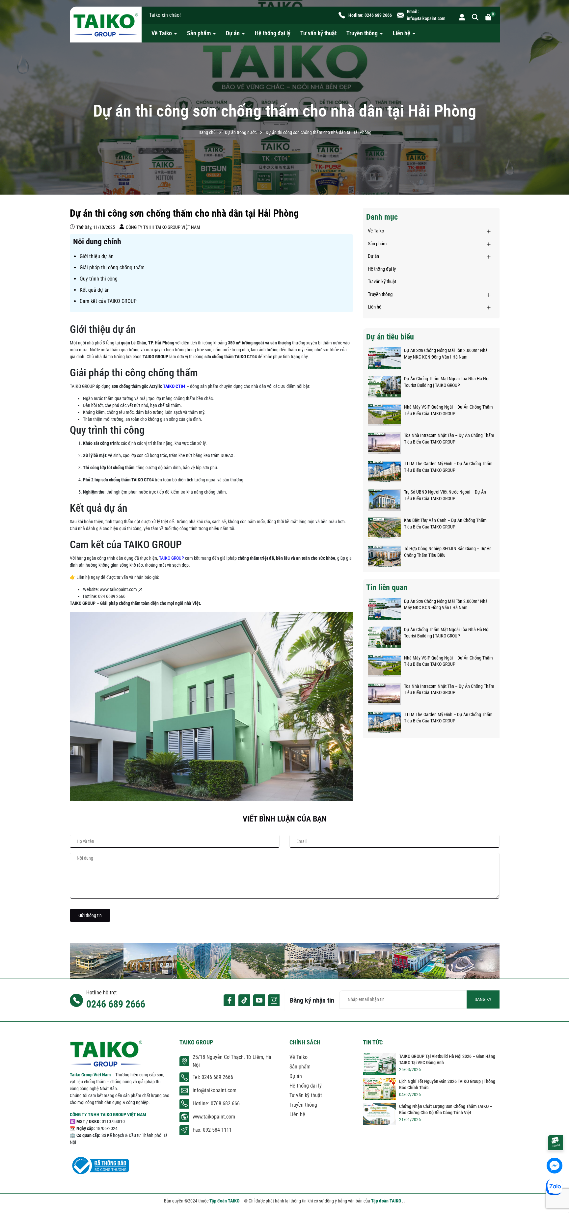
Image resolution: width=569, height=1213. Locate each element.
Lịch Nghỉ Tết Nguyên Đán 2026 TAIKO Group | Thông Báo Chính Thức (447, 1085)
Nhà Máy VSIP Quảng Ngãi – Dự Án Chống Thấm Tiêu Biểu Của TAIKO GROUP (448, 410)
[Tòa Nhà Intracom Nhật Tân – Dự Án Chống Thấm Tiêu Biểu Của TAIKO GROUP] (384, 443)
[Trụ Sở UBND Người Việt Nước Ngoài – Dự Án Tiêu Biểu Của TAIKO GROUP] (384, 500)
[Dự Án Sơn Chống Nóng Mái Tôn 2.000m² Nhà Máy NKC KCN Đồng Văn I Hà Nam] (384, 358)
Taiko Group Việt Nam (91, 1074)
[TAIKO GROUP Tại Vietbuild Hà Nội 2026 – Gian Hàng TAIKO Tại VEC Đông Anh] (379, 1064)
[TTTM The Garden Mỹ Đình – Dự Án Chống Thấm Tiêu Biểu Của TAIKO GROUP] (384, 471)
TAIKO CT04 (174, 386)
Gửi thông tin (90, 915)
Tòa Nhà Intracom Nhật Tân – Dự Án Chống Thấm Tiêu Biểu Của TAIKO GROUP (449, 439)
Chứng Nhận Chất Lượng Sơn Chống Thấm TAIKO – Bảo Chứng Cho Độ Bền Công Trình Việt (445, 1110)
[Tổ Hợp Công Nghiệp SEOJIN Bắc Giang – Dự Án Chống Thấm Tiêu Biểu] (384, 556)
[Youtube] (259, 1000)
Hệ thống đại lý (272, 33)
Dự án (233, 33)
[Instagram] (274, 1000)
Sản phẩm (199, 33)
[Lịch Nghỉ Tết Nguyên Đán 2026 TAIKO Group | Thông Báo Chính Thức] (379, 1089)
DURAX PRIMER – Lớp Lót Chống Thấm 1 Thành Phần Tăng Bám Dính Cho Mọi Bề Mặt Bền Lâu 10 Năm (75, 1192)
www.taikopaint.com (214, 1117)
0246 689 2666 (378, 15)
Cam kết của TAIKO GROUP (108, 301)
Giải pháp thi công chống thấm (112, 267)
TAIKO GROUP (171, 558)
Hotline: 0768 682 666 (216, 1103)
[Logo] (106, 24)
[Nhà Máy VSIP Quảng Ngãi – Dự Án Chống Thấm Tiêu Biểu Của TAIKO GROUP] (384, 415)
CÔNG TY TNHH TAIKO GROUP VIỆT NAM (108, 1114)
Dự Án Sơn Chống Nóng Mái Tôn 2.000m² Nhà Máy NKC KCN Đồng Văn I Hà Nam (446, 354)
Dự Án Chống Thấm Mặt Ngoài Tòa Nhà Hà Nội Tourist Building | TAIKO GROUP (446, 382)
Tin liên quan (386, 587)
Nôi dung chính (97, 241)
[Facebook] (229, 1000)
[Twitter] (244, 1000)
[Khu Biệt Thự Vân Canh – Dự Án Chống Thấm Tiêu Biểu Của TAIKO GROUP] (384, 528)
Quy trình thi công (99, 279)
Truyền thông (362, 33)
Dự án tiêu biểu (390, 336)
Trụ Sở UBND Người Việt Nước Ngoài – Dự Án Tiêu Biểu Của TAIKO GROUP (445, 495)
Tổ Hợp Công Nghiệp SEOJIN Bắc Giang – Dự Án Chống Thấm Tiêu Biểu (448, 552)
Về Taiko (162, 33)
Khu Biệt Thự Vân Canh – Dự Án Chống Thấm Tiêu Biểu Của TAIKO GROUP (445, 523)
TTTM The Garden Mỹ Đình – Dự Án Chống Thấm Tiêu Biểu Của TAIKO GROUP (448, 467)
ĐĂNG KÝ (482, 999)
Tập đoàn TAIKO (224, 1200)
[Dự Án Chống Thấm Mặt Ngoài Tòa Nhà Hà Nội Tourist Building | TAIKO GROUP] (384, 386)
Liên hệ (402, 33)
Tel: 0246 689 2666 (213, 1077)
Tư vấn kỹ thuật (318, 33)
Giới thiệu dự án (97, 256)
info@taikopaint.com (426, 18)
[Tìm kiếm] (475, 16)
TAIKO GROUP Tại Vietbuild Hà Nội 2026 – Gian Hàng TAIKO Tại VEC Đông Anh (447, 1059)
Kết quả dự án (95, 290)
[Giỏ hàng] (488, 16)
